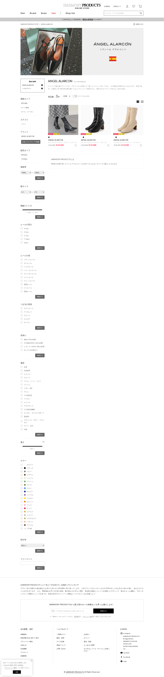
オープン (27, 322)
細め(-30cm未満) (30, 339)
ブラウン (30, 475)
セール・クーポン (27, 112)
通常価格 (24, 103)
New (23, 13)
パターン (30, 522)
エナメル (27, 374)
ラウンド (27, 315)
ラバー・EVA (28, 426)
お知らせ (24, 645)
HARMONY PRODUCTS (131, 636)
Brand (33, 13)
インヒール (28, 288)
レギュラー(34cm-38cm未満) (34, 346)
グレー (29, 471)
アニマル (30, 525)
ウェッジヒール (29, 281)
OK (17, 672)
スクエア (27, 319)
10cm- (26, 243)
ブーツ (23, 124)
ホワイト (30, 465)
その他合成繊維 (29, 409)
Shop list (70, 13)
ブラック (30, 468)
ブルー (29, 488)
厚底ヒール (28, 284)
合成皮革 (27, 370)
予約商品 (24, 159)
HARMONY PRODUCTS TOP (30, 24)
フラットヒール (29, 260)
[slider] (21, 210)
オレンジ (30, 502)
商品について (61, 645)
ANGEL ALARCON (47, 24)
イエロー (30, 498)
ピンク (29, 505)
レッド (29, 508)
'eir (124, 649)
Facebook (126, 657)
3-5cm (26, 232)
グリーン (30, 481)
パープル (30, 495)
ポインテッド (28, 308)
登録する (103, 611)
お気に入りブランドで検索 (30, 142)
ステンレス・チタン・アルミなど (34, 421)
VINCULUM (127, 644)
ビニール (27, 402)
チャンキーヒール (30, 274)
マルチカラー (31, 518)
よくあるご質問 (89, 645)
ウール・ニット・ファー (32, 381)
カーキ (29, 485)
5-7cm (26, 236)
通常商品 (24, 155)
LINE (125, 661)
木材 (25, 429)
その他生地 (28, 395)
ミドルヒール (28, 267)
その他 (29, 528)
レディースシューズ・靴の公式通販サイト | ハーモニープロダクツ (82, 6)
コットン (27, 385)
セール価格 (25, 107)
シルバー (30, 515)
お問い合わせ (61, 649)
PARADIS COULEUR (130, 641)
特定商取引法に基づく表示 (30, 638)
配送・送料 (60, 638)
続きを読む (122, 89)
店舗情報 (24, 656)
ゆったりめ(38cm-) (30, 350)
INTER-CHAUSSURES (130, 646)
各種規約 (24, 634)
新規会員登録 (88, 19)
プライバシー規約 (87, 616)
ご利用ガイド (117, 6)
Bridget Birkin (128, 639)
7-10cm (27, 239)
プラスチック (28, 406)
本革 (25, 367)
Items (44, 13)
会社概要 (24, 649)
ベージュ (30, 478)
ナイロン (27, 399)
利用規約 (76, 616)
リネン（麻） (28, 388)
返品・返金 (87, 641)
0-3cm (26, 229)
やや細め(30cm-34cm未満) (33, 343)
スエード (27, 377)
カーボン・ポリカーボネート (34, 413)
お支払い (87, 634)
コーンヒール (28, 277)
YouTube (126, 653)
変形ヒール (28, 291)
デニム (26, 392)
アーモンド (28, 312)
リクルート (24, 652)
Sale (54, 13)
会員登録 (107, 6)
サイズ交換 (60, 641)
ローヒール (28, 263)
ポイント (87, 638)
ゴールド (30, 512)
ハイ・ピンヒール (30, 270)
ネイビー (30, 491)
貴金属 (26, 416)
